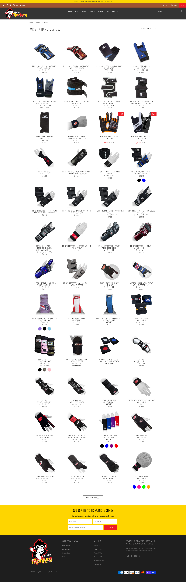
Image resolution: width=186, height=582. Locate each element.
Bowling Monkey (39, 572)
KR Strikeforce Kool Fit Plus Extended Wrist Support (44, 197)
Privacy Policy (98, 549)
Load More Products (93, 498)
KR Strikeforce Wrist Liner (44, 158)
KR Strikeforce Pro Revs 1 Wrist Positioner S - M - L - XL (109, 232)
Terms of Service (99, 561)
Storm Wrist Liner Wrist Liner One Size (109, 421)
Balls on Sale (66, 545)
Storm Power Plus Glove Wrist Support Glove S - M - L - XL (77, 421)
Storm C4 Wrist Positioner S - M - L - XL (77, 386)
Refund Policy (98, 553)
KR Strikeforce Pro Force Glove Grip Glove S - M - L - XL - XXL (141, 197)
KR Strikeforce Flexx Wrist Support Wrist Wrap (109, 158)
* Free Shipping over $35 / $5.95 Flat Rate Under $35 (93, 1)
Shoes (83, 11)
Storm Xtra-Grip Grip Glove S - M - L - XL (141, 421)
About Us (97, 545)
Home (70, 11)
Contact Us (97, 564)
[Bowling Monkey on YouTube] (10, 5)
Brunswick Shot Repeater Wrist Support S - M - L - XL (109, 87)
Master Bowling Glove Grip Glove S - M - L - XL (109, 269)
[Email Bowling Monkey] (17, 5)
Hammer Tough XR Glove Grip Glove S (141, 122)
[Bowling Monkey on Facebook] (7, 5)
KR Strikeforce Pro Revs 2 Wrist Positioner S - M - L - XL (141, 232)
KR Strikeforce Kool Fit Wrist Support (141, 158)
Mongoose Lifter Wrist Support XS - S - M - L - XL (44, 345)
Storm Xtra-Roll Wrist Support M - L (109, 462)
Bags (91, 11)
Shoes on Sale (66, 549)
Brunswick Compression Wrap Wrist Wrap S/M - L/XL (109, 52)
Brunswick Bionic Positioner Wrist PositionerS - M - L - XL (44, 52)
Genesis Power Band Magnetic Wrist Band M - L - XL (77, 122)
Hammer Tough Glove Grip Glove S (109, 122)
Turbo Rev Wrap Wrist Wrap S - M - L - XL (141, 462)
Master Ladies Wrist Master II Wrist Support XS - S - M (44, 304)
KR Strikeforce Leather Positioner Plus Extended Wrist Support (109, 197)
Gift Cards (23, 5)
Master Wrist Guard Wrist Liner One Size (77, 304)
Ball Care (100, 11)
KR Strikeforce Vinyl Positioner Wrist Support (77, 269)
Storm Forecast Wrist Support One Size (109, 386)
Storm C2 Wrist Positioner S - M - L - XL (44, 386)
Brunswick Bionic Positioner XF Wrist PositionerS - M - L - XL (77, 52)
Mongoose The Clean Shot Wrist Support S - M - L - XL (77, 345)
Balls (76, 11)
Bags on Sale (66, 553)
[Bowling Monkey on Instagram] (14, 5)
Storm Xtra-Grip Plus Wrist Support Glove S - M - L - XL (44, 462)
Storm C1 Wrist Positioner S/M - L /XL (141, 345)
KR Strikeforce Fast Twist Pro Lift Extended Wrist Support (77, 158)
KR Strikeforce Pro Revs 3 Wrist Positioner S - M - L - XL (44, 269)
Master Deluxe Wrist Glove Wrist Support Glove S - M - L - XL (141, 269)
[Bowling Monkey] (16, 13)
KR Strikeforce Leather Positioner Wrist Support (77, 197)
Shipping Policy (98, 557)
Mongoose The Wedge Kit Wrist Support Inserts (109, 345)
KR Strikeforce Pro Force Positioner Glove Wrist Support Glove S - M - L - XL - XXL (44, 232)
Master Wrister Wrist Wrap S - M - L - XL (141, 304)
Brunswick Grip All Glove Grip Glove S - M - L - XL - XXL (141, 52)
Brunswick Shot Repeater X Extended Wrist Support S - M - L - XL (141, 87)
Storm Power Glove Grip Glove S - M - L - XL (44, 421)
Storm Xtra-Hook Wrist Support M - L (77, 462)
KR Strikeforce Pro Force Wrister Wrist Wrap (77, 232)
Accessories (112, 11)
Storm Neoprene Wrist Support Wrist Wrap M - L (141, 386)
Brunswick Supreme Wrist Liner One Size (44, 122)
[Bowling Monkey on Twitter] (4, 5)
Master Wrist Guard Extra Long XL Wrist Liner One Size (109, 304)
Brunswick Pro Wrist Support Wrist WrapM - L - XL (77, 87)
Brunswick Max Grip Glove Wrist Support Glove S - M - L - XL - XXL (44, 87)
